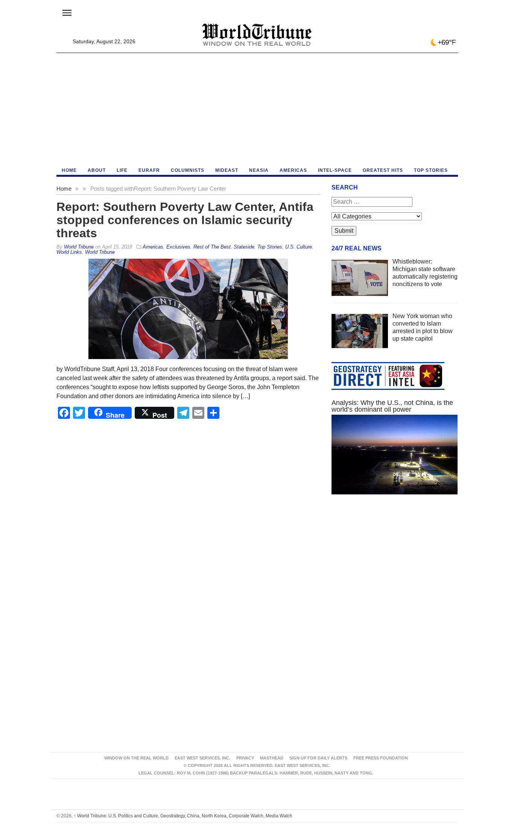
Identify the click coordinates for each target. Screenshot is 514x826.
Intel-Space (335, 170)
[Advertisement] (257, 109)
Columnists (187, 170)
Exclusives (178, 247)
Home (63, 188)
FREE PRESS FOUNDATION (380, 758)
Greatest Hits (383, 170)
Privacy (245, 758)
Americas (293, 170)
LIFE (122, 170)
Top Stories (431, 170)
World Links (69, 252)
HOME (69, 170)
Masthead (271, 758)
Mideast (226, 170)
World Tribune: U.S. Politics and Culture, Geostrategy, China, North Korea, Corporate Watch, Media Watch (183, 815)
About (97, 170)
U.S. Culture (298, 247)
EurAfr (149, 170)
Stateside (244, 247)
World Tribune (100, 252)
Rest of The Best (212, 247)
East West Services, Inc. (202, 758)
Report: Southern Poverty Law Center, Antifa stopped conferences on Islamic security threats (184, 220)
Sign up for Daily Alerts (318, 758)
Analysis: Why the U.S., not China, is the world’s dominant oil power (392, 406)
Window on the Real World (136, 758)
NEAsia (259, 170)
